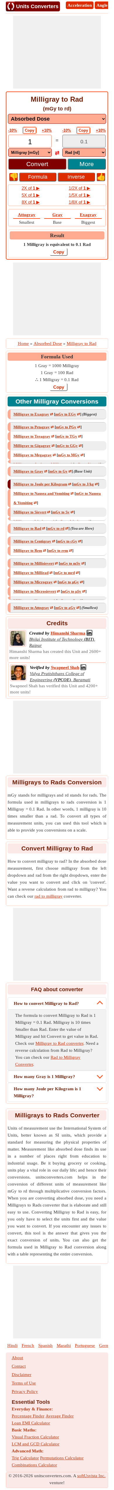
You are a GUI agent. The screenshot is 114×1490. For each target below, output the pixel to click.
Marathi (64, 1345)
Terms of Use (24, 1383)
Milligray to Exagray (31, 414)
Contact (19, 1366)
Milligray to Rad (27, 528)
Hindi (12, 1345)
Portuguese (85, 1345)
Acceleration (80, 5)
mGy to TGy (66, 436)
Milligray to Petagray (31, 427)
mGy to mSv (70, 563)
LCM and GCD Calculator (35, 1444)
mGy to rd (55, 528)
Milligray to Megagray (32, 455)
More (87, 164)
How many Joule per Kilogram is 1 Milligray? (47, 1092)
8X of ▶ (31, 202)
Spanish (45, 1345)
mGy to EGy (65, 414)
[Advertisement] (57, 52)
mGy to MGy (69, 455)
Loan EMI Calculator (31, 1423)
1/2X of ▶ (79, 188)
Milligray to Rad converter (59, 1043)
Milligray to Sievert (29, 512)
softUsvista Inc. (91, 1475)
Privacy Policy (25, 1391)
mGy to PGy (66, 427)
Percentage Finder (28, 1416)
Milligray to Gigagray (32, 445)
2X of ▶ (31, 188)
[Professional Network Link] (89, 633)
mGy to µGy (69, 582)
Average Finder (60, 1416)
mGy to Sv (61, 512)
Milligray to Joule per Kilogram (40, 484)
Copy (29, 130)
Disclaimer (21, 1374)
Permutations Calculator (62, 1458)
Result (57, 235)
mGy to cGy (67, 541)
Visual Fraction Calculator (35, 1437)
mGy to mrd (65, 572)
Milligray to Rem (27, 550)
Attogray (26, 214)
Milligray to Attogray (31, 607)
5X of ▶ (31, 195)
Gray (57, 214)
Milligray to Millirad (31, 572)
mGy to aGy (65, 607)
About (17, 1357)
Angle (102, 5)
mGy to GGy (67, 445)
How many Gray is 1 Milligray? (44, 1076)
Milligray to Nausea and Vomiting (41, 493)
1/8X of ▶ (79, 202)
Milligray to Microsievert (34, 591)
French (28, 1345)
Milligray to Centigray (32, 541)
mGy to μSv (71, 591)
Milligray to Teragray (31, 436)
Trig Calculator (25, 1458)
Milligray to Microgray (33, 582)
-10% (12, 130)
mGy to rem (58, 550)
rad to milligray (48, 896)
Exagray (88, 214)
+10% (47, 130)
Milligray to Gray (28, 471)
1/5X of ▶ (79, 195)
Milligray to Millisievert (33, 563)
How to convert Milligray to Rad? (46, 1003)
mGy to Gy (58, 471)
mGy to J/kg (83, 484)
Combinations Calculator (34, 1465)
